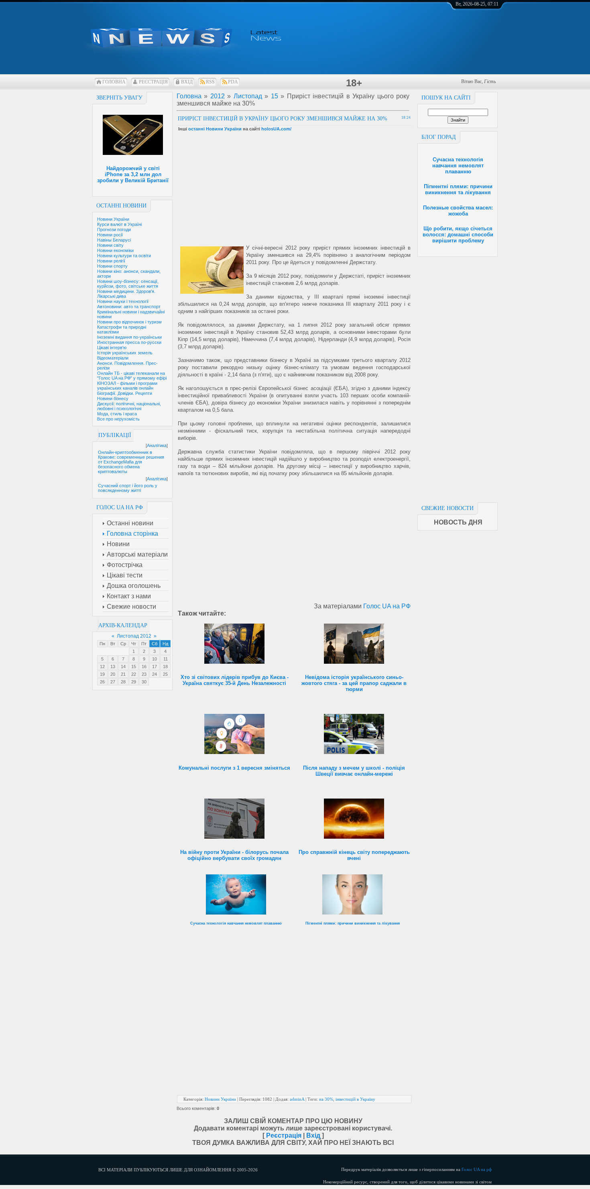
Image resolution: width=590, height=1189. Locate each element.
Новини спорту (112, 266)
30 (144, 681)
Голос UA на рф (477, 1169)
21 (123, 674)
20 (112, 674)
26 (102, 681)
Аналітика (157, 445)
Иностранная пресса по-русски (129, 342)
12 (102, 666)
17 (154, 666)
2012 (217, 96)
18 (165, 666)
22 (133, 674)
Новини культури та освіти (124, 255)
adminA (297, 1099)
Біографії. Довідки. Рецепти (124, 393)
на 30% (326, 1099)
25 (165, 674)
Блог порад (438, 137)
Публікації (114, 435)
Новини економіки (115, 250)
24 (154, 674)
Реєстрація (153, 82)
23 (144, 674)
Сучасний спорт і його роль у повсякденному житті (127, 488)
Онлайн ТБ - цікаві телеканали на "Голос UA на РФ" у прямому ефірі (132, 375)
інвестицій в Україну (355, 1099)
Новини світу (110, 245)
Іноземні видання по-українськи (129, 337)
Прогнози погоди (114, 229)
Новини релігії (111, 260)
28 (123, 681)
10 (154, 658)
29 (133, 681)
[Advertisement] (457, 377)
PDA (233, 82)
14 (123, 666)
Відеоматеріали (112, 358)
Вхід (187, 82)
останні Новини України (215, 128)
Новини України (113, 219)
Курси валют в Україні (119, 224)
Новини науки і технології (123, 301)
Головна (114, 82)
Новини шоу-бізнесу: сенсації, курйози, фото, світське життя (128, 284)
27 (112, 681)
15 (133, 666)
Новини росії (110, 234)
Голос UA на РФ (387, 606)
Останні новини (121, 206)
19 (102, 674)
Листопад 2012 (134, 636)
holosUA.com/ (276, 128)
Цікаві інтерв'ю (111, 347)
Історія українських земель (125, 352)
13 (112, 666)
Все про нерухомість (118, 419)
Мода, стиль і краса (117, 413)
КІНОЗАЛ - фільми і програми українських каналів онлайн (127, 385)
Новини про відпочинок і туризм (129, 321)
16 (144, 666)
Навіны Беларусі (114, 240)
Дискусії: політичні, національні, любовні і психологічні (129, 406)
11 (165, 658)
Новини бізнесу (112, 398)
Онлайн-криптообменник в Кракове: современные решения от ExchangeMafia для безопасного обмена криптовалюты (131, 462)
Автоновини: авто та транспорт (129, 306)
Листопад (248, 96)
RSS (210, 82)
